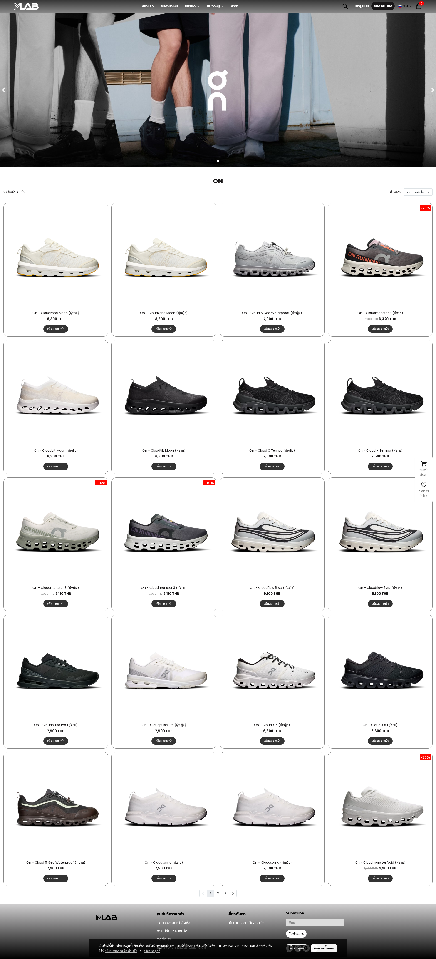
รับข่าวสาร (296, 934)
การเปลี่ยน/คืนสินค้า (172, 931)
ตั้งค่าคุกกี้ (297, 948)
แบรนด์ (191, 6)
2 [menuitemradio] (218, 893)
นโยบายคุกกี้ (152, 951)
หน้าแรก (148, 6)
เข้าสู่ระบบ (362, 6)
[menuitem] (233, 893)
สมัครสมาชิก (383, 6)
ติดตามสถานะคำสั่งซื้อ (173, 923)
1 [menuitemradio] (210, 893)
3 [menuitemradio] (225, 893)
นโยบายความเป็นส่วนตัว (121, 951)
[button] (345, 6)
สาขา (234, 6)
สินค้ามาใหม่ (169, 6)
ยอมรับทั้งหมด (324, 948)
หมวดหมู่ (214, 6)
